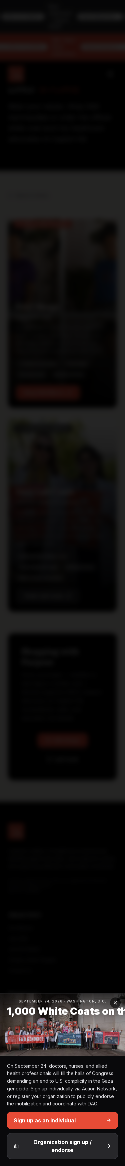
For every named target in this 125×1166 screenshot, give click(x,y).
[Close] (115, 1002)
